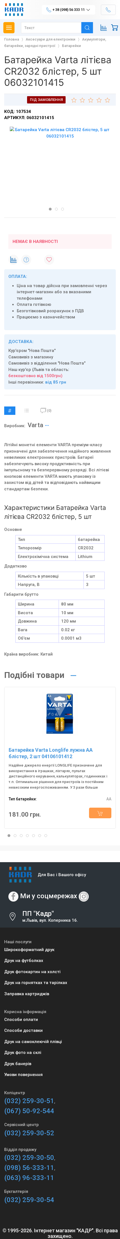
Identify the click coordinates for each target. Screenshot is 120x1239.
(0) (49, 410)
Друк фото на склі (22, 1052)
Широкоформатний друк (29, 949)
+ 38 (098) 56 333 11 (68, 10)
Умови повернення (23, 1074)
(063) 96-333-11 (29, 1178)
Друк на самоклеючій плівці (33, 1041)
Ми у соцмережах (48, 896)
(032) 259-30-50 (29, 1158)
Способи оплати (21, 1019)
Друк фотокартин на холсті (32, 971)
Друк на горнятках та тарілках (35, 982)
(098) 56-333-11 (29, 1168)
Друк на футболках (23, 960)
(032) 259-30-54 (29, 1200)
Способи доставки (23, 1030)
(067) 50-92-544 (29, 1111)
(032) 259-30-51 (29, 1101)
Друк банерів (17, 1063)
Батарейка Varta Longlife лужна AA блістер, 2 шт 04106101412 (51, 753)
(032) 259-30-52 (29, 1133)
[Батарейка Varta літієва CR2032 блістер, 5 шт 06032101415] (60, 133)
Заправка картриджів (26, 993)
